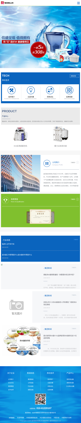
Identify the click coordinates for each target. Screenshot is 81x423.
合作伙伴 (11, 389)
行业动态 (30, 386)
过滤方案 (50, 383)
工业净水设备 (70, 386)
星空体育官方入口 (55, 421)
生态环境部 (20, 417)
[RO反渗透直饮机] (20, 134)
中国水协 (56, 417)
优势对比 (50, 386)
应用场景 (50, 389)
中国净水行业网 (66, 417)
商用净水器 (70, 383)
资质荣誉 (11, 386)
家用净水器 (70, 379)
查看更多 (74, 76)
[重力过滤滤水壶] (60, 134)
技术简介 (50, 379)
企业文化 (11, 383)
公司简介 (11, 379)
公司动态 (30, 383)
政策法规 (30, 389)
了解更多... (76, 239)
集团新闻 (30, 379)
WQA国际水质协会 (45, 417)
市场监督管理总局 (31, 417)
